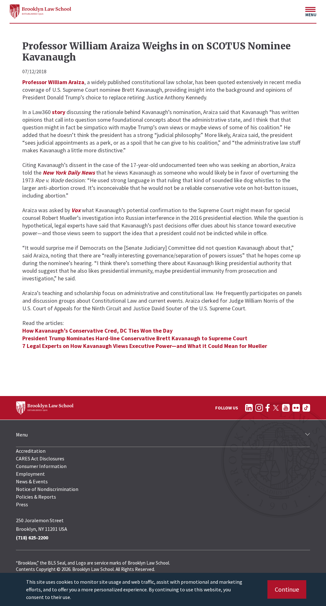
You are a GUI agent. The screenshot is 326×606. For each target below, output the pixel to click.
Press (22, 504)
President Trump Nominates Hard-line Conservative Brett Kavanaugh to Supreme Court (134, 338)
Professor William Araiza (53, 82)
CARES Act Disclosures (40, 458)
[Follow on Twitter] (276, 408)
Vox (76, 210)
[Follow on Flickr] (296, 408)
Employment (30, 474)
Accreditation (31, 451)
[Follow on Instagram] (259, 408)
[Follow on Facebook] (268, 408)
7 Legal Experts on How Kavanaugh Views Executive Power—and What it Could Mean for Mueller (144, 346)
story (58, 112)
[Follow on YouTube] (286, 408)
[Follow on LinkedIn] (249, 408)
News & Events (32, 481)
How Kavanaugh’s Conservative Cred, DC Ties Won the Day (97, 330)
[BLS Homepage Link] (41, 11)
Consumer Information (41, 466)
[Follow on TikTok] (306, 408)
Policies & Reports (36, 497)
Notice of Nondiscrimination (47, 489)
